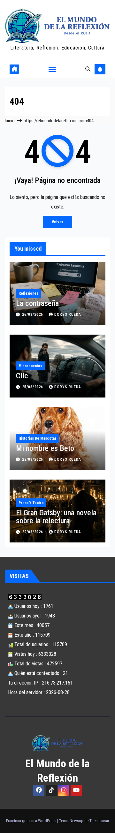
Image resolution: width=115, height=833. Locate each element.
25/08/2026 (33, 387)
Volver (57, 221)
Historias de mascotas (38, 438)
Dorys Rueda (67, 314)
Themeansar (99, 820)
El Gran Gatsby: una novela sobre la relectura (56, 516)
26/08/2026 (33, 314)
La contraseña (37, 303)
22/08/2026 (33, 459)
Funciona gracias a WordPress (31, 820)
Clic (22, 375)
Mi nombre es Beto (45, 448)
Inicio (10, 121)
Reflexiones (28, 293)
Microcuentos (30, 366)
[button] (87, 69)
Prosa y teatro (31, 503)
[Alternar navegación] (52, 69)
